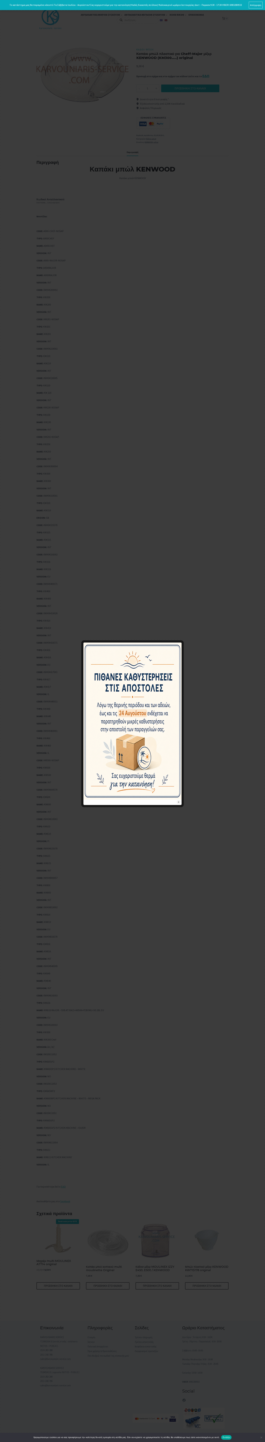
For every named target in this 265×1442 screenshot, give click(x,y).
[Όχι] (261, 1437)
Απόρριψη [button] (255, 5)
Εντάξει (226, 1437)
